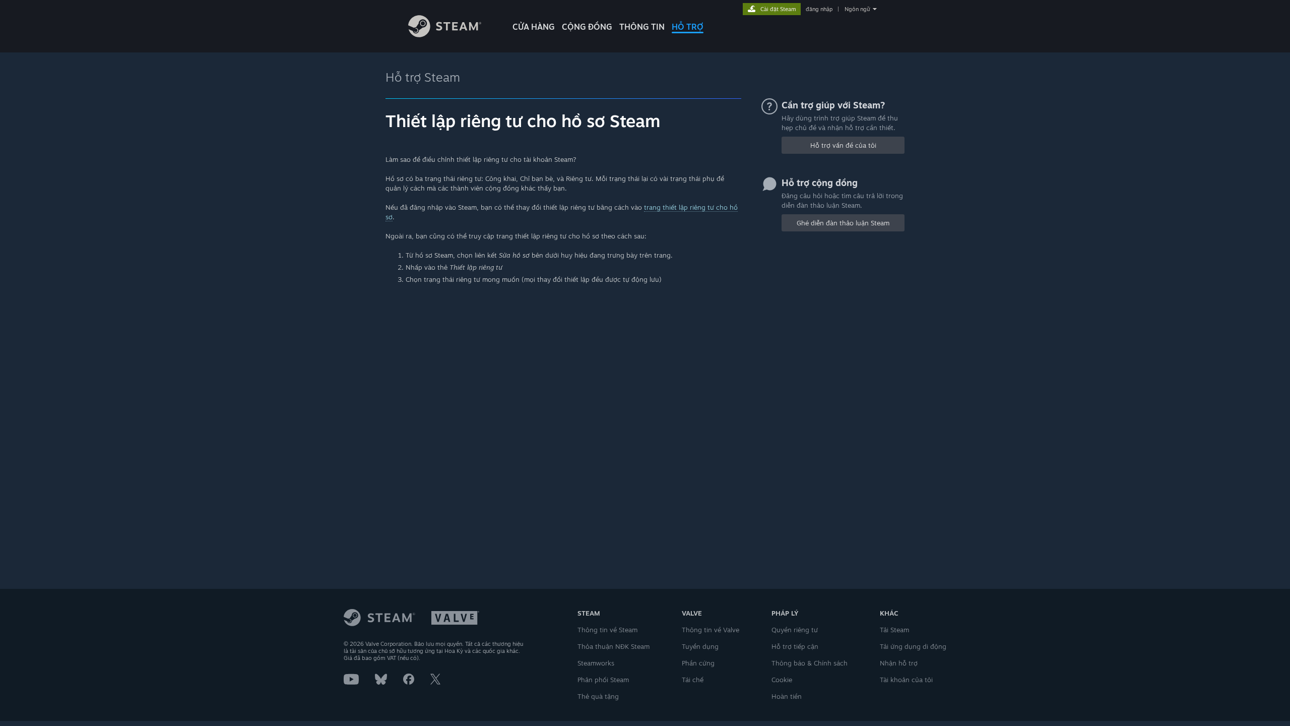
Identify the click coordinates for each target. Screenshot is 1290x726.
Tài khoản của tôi (906, 680)
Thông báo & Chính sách (809, 663)
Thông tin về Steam (607, 630)
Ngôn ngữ (857, 9)
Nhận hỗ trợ (899, 663)
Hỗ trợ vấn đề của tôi (843, 145)
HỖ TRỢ (687, 27)
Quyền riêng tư (794, 630)
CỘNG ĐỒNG (587, 27)
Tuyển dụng (700, 646)
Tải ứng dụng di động (913, 646)
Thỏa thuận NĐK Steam (613, 646)
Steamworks (595, 663)
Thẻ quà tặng (598, 696)
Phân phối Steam (603, 680)
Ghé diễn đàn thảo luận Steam (843, 223)
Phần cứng (698, 663)
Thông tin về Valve (710, 630)
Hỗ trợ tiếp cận (794, 646)
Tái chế (692, 680)
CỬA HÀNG (533, 27)
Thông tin (642, 27)
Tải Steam (894, 630)
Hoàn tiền (786, 696)
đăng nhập (819, 9)
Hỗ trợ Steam (422, 77)
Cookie (781, 680)
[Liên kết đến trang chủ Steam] (444, 34)
